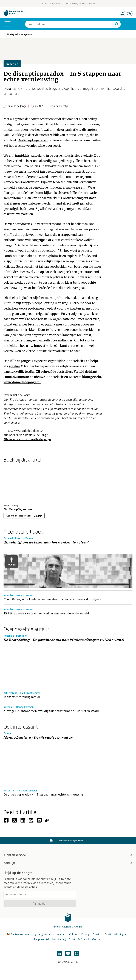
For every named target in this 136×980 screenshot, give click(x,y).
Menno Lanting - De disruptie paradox (38, 738)
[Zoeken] (116, 24)
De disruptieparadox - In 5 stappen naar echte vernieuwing (43, 794)
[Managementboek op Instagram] (76, 953)
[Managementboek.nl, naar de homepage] (14, 15)
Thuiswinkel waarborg (23, 934)
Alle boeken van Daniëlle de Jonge (26, 435)
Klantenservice (15, 855)
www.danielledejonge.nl (22, 382)
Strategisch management (20, 34)
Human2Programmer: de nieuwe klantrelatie (34, 377)
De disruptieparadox (33, 140)
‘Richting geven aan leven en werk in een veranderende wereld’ (47, 613)
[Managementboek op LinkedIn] (59, 953)
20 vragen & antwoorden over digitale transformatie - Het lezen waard (51, 711)
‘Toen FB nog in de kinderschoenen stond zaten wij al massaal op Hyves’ (52, 599)
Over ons (97, 939)
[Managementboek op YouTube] (68, 953)
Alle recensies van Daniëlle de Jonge (27, 439)
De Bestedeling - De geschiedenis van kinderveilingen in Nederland (64, 640)
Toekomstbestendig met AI (22, 697)
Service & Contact (79, 939)
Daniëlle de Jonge (17, 105)
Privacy (85, 934)
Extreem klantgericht (85, 377)
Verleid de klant (85, 372)
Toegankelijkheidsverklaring (50, 939)
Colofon (73, 934)
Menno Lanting (77, 135)
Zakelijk (9, 863)
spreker (14, 366)
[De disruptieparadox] (16, 482)
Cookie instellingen (115, 934)
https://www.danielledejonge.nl (24, 430)
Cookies (97, 934)
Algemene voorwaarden (52, 934)
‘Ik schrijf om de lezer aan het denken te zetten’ (46, 542)
